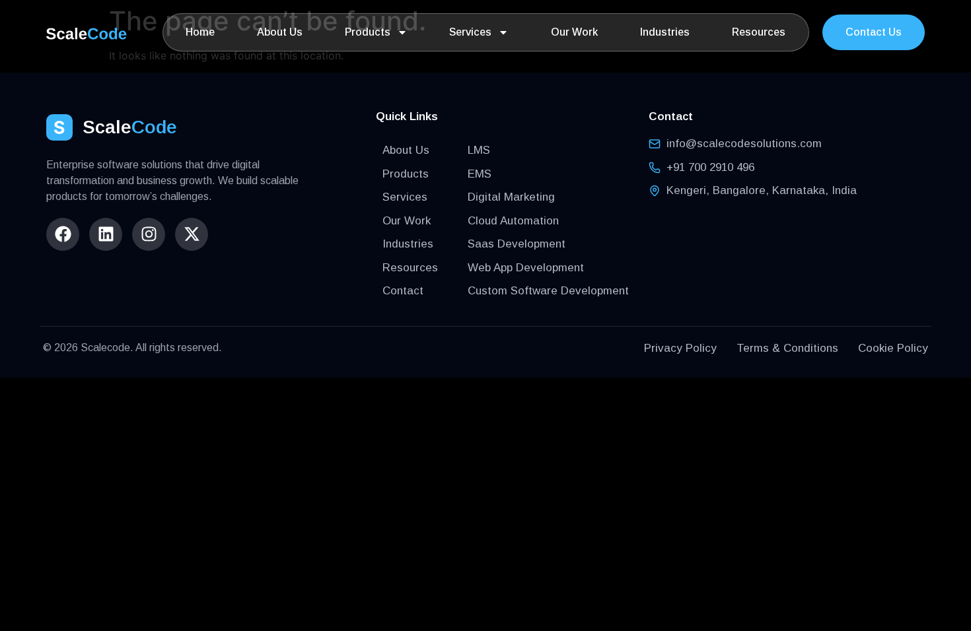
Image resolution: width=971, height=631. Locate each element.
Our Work (574, 32)
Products (367, 32)
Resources (758, 32)
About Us (280, 32)
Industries (665, 32)
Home (200, 32)
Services (470, 32)
